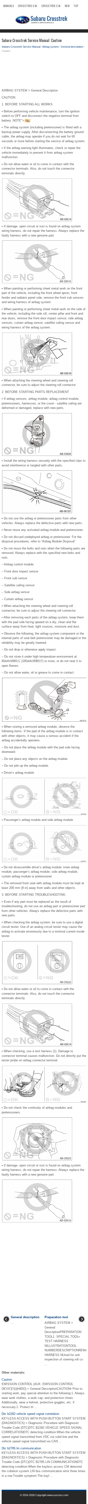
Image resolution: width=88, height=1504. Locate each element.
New (67, 6)
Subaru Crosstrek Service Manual (21, 46)
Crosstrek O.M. (28, 6)
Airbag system (50, 46)
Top (75, 6)
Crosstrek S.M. (51, 6)
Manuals (8, 6)
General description (72, 46)
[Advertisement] (44, 72)
